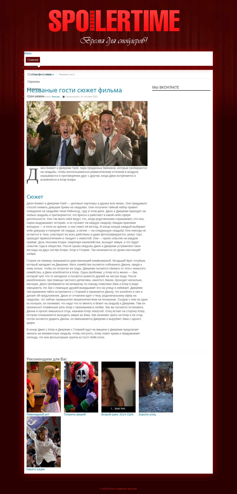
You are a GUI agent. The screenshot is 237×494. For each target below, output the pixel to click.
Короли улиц (147, 414)
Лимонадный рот (38, 414)
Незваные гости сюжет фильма (74, 90)
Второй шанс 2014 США (117, 414)
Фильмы (56, 96)
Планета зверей (75, 414)
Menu (27, 53)
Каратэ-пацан (36, 469)
